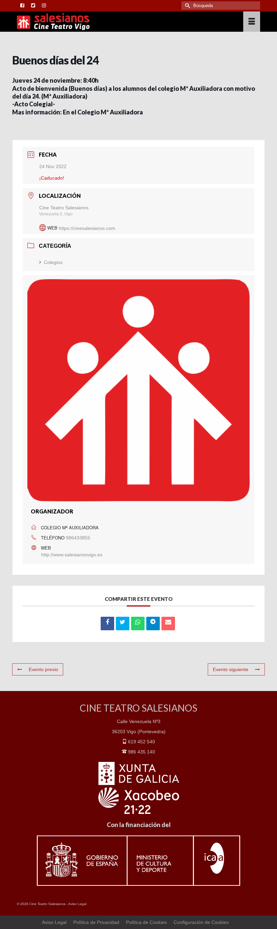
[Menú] (251, 21)
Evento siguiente (230, 669)
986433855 (78, 537)
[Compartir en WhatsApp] (138, 623)
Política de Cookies (146, 922)
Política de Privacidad (96, 922)
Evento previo (43, 669)
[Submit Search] (186, 5)
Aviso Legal (77, 904)
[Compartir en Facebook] (107, 623)
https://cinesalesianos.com (87, 228)
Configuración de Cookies (201, 922)
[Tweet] (122, 623)
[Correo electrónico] (168, 623)
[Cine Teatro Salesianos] (107, 21)
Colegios (53, 262)
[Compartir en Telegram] (153, 623)
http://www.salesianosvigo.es (71, 554)
